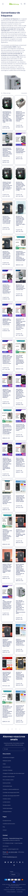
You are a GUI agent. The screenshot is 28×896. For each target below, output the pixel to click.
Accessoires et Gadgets (8, 757)
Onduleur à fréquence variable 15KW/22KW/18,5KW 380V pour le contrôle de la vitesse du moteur (20, 642)
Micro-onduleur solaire (8, 779)
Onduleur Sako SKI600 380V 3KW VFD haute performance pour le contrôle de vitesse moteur (7, 321)
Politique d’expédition (11, 891)
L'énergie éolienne (7, 811)
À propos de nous (7, 820)
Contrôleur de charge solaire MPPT (11, 795)
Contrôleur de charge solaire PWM (11, 792)
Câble (4, 763)
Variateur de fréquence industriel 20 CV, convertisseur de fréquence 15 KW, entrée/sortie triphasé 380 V (20, 676)
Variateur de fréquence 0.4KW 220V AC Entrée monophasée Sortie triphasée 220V (20, 150)
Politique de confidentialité (9, 889)
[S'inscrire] (23, 749)
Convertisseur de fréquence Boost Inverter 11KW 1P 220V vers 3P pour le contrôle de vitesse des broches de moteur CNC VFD (7, 499)
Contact (5, 830)
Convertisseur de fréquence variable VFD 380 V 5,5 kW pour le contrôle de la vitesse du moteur (20, 427)
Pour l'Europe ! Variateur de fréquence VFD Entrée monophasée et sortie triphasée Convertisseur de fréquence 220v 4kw (20, 360)
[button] (2, 3)
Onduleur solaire (7, 798)
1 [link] (8, 729)
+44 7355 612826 (12, 852)
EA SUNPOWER (6, 767)
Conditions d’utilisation (21, 889)
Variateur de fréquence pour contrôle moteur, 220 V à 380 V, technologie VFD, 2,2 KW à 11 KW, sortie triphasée (7, 220)
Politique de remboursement (16, 887)
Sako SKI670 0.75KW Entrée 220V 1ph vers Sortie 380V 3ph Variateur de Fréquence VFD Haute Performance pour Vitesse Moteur (20, 394)
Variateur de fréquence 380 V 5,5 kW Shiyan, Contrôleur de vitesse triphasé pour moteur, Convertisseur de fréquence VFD (7, 288)
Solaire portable (6, 783)
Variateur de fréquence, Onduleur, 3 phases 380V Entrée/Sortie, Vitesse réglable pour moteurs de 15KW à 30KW (7, 643)
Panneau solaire (6, 805)
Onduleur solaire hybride (8, 776)
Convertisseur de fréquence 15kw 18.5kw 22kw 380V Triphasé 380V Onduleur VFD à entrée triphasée (20, 498)
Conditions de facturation (9, 823)
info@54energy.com (12, 856)
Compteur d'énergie (7, 770)
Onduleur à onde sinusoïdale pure (11, 789)
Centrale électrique (7, 786)
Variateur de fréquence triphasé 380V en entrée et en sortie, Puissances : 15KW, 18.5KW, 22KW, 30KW (20, 533)
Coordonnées (20, 891)
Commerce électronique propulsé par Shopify (16, 886)
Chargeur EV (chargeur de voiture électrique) (13, 773)
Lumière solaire (6, 802)
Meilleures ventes (7, 760)
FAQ (4, 826)
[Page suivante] (19, 729)
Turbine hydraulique (7, 808)
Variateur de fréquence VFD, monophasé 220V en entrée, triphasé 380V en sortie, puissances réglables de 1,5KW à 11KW (20, 186)
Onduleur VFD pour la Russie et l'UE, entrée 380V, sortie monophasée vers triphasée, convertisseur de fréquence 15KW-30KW (7, 568)
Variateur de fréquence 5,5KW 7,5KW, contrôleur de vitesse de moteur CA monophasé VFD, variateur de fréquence (7, 393)
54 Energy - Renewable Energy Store (13, 884)
